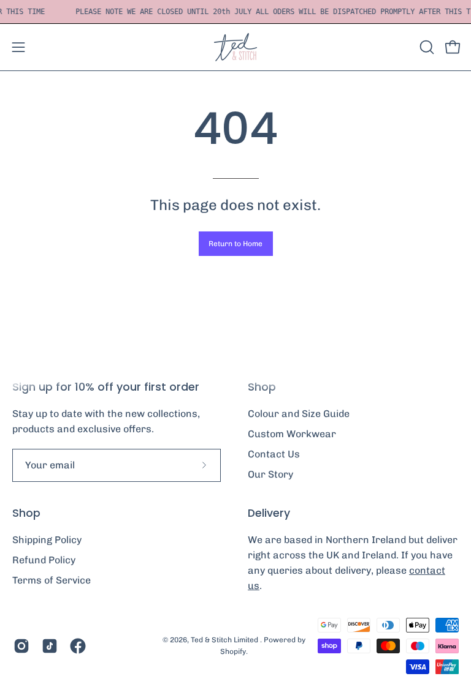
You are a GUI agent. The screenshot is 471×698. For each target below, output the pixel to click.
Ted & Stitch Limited (225, 640)
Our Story (270, 474)
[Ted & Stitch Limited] (235, 47)
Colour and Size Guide (299, 413)
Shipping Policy (47, 540)
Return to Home (235, 243)
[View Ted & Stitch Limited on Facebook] (78, 646)
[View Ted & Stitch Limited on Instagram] (21, 646)
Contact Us (274, 454)
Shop (26, 513)
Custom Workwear (292, 434)
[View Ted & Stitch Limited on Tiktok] (49, 646)
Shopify (233, 651)
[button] (425, 47)
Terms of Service (51, 580)
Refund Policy (43, 560)
